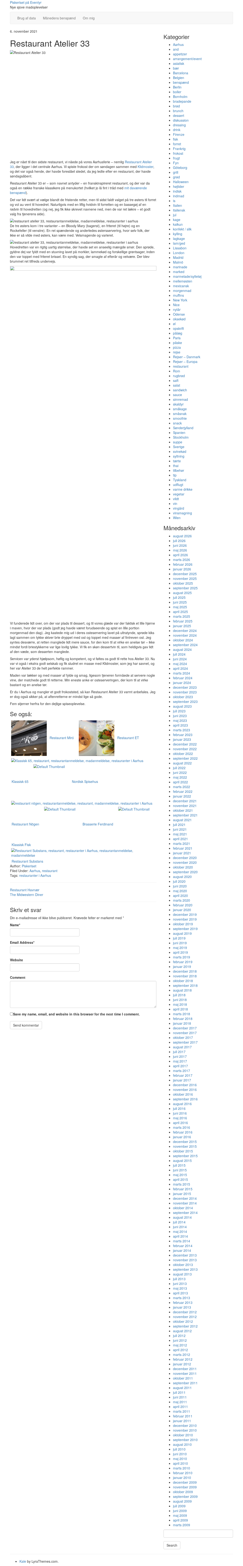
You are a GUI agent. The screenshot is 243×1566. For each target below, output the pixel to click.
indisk (177, 191)
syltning (178, 456)
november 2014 (185, 1203)
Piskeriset (29, 866)
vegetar (178, 494)
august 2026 (182, 536)
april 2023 (180, 725)
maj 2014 (180, 1231)
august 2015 (182, 1160)
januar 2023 (182, 739)
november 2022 (185, 748)
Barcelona (180, 73)
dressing (179, 125)
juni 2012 (180, 1340)
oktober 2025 (183, 583)
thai (175, 465)
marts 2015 (181, 1184)
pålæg (177, 333)
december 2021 (185, 800)
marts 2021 (181, 843)
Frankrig (179, 148)
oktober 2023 (183, 696)
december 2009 (185, 1482)
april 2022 (180, 782)
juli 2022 (179, 767)
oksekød (179, 319)
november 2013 (185, 1259)
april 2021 (180, 838)
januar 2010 (182, 1477)
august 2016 (182, 1103)
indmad (178, 196)
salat (176, 385)
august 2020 (182, 876)
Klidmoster (145, 166)
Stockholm (181, 437)
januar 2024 (182, 682)
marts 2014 (181, 1241)
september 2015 (185, 1155)
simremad (180, 399)
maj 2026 (180, 550)
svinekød (179, 451)
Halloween (181, 181)
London (178, 252)
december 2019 (185, 914)
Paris (177, 337)
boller (177, 91)
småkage (180, 408)
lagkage (179, 238)
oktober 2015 (183, 1151)
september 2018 (185, 985)
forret (177, 143)
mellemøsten (182, 281)
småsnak (180, 413)
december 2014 (185, 1198)
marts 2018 (181, 1013)
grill (175, 172)
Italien (177, 205)
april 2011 (180, 1406)
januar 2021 (182, 853)
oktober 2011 (183, 1378)
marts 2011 (181, 1411)
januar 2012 (182, 1364)
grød (176, 177)
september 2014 (185, 1212)
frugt (176, 158)
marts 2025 (181, 616)
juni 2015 (180, 1170)
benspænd (181, 82)
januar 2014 (182, 1250)
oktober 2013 (183, 1264)
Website (16, 959)
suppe (177, 442)
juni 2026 (180, 545)
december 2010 (185, 1425)
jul (174, 214)
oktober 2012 (183, 1321)
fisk (175, 139)
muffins (178, 295)
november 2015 (185, 1146)
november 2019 (185, 919)
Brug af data (26, 18)
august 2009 (182, 1501)
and (176, 49)
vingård (178, 508)
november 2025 (185, 578)
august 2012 (182, 1330)
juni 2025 (180, 602)
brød (176, 106)
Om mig (89, 18)
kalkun (178, 224)
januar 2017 (182, 1080)
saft (175, 380)
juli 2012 (179, 1335)
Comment (17, 977)
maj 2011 (180, 1401)
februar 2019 (182, 961)
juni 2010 (180, 1453)
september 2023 (185, 701)
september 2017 (185, 1042)
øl (174, 323)
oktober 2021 (183, 810)
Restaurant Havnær (24, 889)
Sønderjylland (183, 427)
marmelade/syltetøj (187, 276)
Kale (22, 1561)
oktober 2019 (183, 924)
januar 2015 (182, 1193)
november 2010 (185, 1430)
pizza (177, 347)
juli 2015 (179, 1165)
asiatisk (178, 63)
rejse (176, 352)
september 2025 (185, 588)
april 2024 (180, 668)
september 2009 (185, 1496)
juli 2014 (179, 1222)
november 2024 (185, 635)
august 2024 (182, 649)
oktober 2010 (183, 1435)
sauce (177, 394)
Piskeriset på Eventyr (26, 2)
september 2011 (185, 1383)
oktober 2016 (183, 1094)
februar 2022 (182, 791)
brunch (178, 110)
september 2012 (185, 1326)
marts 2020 (181, 900)
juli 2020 (179, 881)
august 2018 (182, 990)
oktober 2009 (183, 1491)
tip (175, 475)
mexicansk (181, 285)
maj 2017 (180, 1061)
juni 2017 (180, 1056)
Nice (176, 304)
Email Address (22, 942)
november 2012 (185, 1316)
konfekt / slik (182, 229)
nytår (177, 309)
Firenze (178, 134)
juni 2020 (180, 886)
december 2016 (185, 1084)
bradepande (182, 101)
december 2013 (185, 1255)
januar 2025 (182, 625)
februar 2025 (182, 621)
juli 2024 (179, 654)
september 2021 (185, 815)
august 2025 (182, 592)
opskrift (178, 328)
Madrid (178, 257)
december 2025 (185, 573)
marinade (180, 267)
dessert (178, 115)
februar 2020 (182, 905)
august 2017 (182, 1047)
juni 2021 (180, 829)
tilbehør (178, 470)
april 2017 (180, 1065)
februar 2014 (182, 1245)
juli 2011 (179, 1392)
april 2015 (180, 1179)
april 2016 (180, 1122)
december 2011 (185, 1368)
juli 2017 (179, 1051)
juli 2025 (179, 597)
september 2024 (185, 644)
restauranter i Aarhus (35, 875)
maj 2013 (180, 1288)
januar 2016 (182, 1136)
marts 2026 (181, 559)
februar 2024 (182, 677)
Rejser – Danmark (186, 356)
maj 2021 (180, 834)
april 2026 (180, 554)
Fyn (176, 162)
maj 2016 (180, 1118)
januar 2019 (182, 966)
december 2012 (185, 1312)
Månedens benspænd (59, 18)
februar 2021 (182, 848)
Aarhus (34, 870)
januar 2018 (182, 1023)
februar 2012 (182, 1359)
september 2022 (185, 758)
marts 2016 (181, 1127)
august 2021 (182, 819)
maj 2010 (180, 1458)
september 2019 (185, 928)
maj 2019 (180, 947)
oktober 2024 (183, 640)
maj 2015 (180, 1174)
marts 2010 (181, 1468)
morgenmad (182, 290)
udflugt (178, 484)
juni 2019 (180, 942)
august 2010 (182, 1444)
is (174, 200)
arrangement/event (187, 58)
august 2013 (182, 1274)
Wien (177, 517)
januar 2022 (182, 796)
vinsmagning (182, 513)
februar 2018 (182, 1018)
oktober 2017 (183, 1037)
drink (176, 129)
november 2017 (185, 1032)
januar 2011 (182, 1420)
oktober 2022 (183, 753)
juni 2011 (180, 1397)
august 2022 (182, 763)
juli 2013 (179, 1278)
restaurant (49, 870)
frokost (178, 153)
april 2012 (180, 1349)
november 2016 (185, 1089)
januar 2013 (182, 1307)
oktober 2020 (183, 867)
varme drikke (182, 489)
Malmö (178, 262)
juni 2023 (180, 715)
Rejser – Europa (185, 361)
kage (176, 219)
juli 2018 (179, 995)
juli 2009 (179, 1506)
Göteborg (180, 167)
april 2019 (180, 952)
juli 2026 (179, 540)
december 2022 (185, 744)
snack (177, 423)
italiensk (179, 210)
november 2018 (185, 976)
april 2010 (180, 1463)
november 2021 (185, 805)
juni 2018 (180, 999)
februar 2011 (182, 1416)
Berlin (177, 87)
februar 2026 (182, 564)
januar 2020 (182, 909)
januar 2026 (182, 569)
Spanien (179, 432)
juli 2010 (179, 1449)
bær (176, 68)
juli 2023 (179, 711)
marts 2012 (181, 1354)
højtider (178, 186)
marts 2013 (181, 1297)
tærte (177, 461)
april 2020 (180, 895)
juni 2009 (180, 1510)
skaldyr (178, 404)
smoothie (180, 418)
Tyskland (179, 479)
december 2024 (185, 630)
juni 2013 (180, 1283)
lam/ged (179, 243)
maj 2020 (180, 890)
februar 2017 (182, 1075)
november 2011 (185, 1373)
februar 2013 (182, 1302)
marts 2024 (181, 673)
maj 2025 (180, 606)
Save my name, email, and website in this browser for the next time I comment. (76, 1014)
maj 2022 (180, 777)
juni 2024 (180, 659)
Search (172, 1545)
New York (180, 300)
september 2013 (185, 1269)
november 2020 (185, 862)
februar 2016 (182, 1132)
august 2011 (182, 1387)
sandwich (180, 390)
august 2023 (182, 706)
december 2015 (185, 1141)
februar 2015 (182, 1189)
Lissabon (180, 248)
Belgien (178, 77)
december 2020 (185, 857)
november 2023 (185, 692)
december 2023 (185, 687)
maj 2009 (180, 1515)
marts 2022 (181, 786)
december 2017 (185, 1028)
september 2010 (185, 1439)
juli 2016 (179, 1108)
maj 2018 (180, 1004)
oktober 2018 (183, 980)
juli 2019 (179, 938)
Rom (176, 371)
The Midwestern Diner (26, 894)
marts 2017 (181, 1070)
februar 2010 (182, 1472)
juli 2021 (179, 824)
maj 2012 (180, 1345)
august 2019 (182, 933)
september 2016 (185, 1099)
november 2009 (185, 1487)
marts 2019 (181, 957)
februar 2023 (182, 734)
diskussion (181, 120)
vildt (176, 498)
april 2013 (180, 1293)
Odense (179, 314)
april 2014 (180, 1236)
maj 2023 (180, 720)
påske (177, 342)
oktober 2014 (183, 1207)
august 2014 (182, 1217)
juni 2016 (180, 1113)
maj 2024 (180, 663)
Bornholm (180, 96)
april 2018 (180, 1009)
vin (175, 503)
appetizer (180, 54)
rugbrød (179, 375)
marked (178, 271)
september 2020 (185, 871)
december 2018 (185, 971)
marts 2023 (181, 730)
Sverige (178, 446)
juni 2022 (180, 772)
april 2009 (180, 1520)
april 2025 (180, 611)
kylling (177, 233)
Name (15, 924)
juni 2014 (180, 1226)
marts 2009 (181, 1524)
